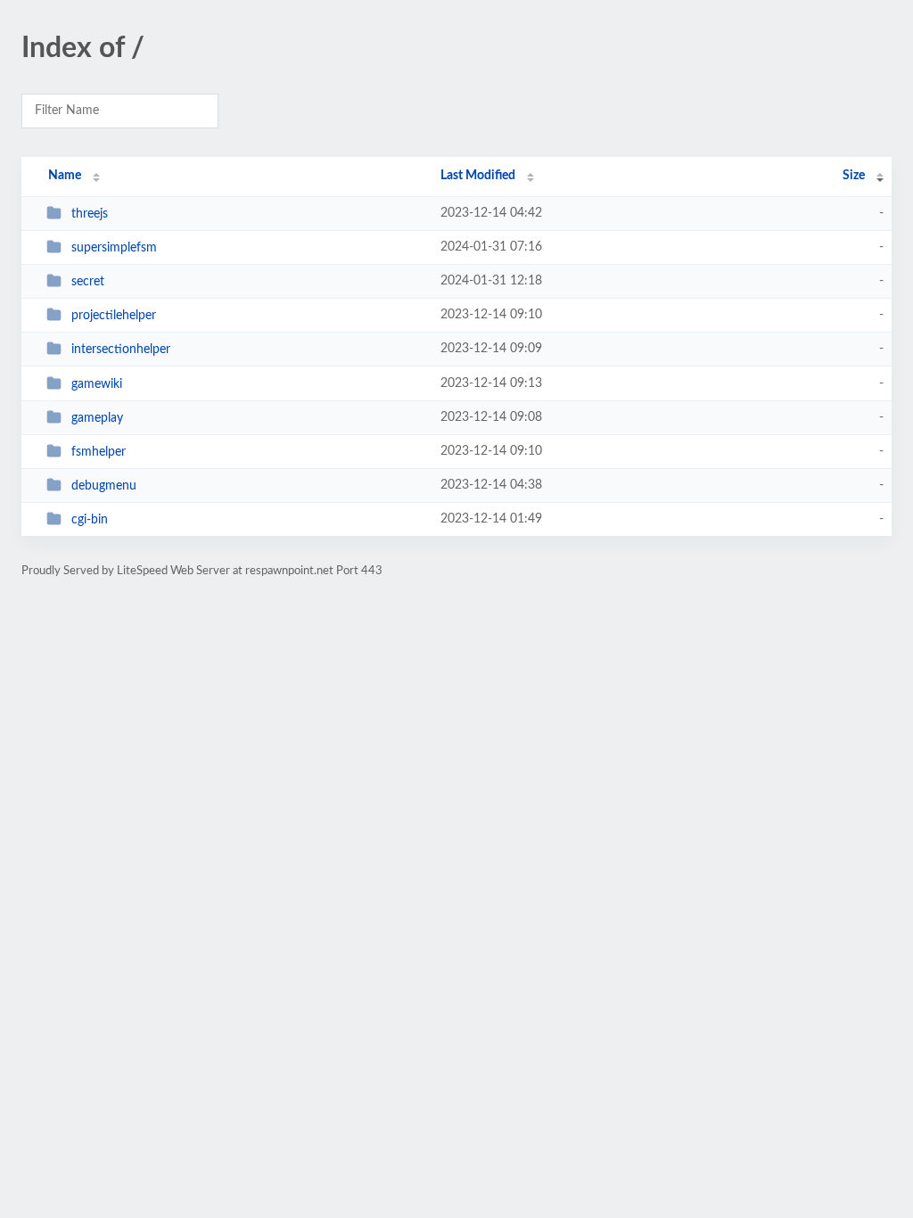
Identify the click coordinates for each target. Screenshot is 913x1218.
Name (64, 175)
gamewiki (96, 384)
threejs (89, 214)
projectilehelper (113, 315)
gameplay (97, 418)
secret (87, 282)
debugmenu (103, 486)
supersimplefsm (114, 248)
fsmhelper (98, 452)
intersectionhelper (120, 349)
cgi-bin (89, 520)
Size (854, 175)
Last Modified (477, 175)
